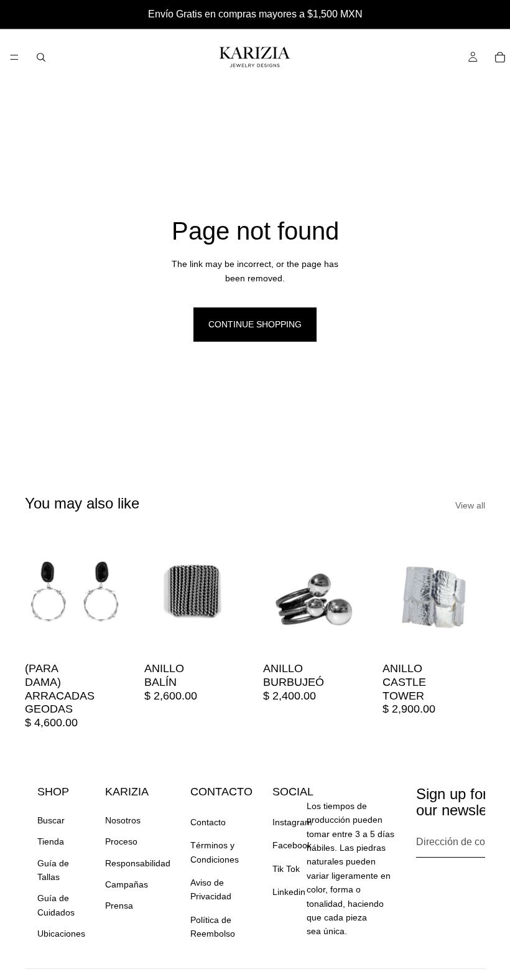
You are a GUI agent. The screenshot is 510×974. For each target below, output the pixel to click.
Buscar (51, 820)
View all (470, 505)
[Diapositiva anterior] (38, 592)
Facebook (292, 845)
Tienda (50, 841)
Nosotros (123, 820)
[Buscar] (41, 57)
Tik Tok (286, 869)
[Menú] (14, 57)
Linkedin (288, 892)
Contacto (208, 822)
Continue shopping (255, 324)
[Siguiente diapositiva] (114, 592)
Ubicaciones (61, 934)
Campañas (126, 884)
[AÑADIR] (109, 637)
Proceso (121, 841)
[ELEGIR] (227, 637)
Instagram (292, 822)
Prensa (119, 906)
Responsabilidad (137, 863)
